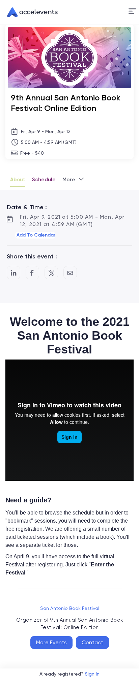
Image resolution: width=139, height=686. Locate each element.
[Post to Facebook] (32, 272)
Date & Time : (27, 207)
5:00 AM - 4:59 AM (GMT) (49, 142)
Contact (92, 642)
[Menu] (132, 11)
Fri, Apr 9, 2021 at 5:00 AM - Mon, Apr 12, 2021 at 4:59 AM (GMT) (72, 220)
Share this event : (32, 256)
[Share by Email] (70, 272)
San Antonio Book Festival (69, 608)
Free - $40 (32, 153)
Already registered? (69, 674)
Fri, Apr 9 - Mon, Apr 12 (46, 131)
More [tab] (68, 180)
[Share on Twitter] (51, 272)
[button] (132, 12)
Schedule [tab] (44, 180)
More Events (51, 642)
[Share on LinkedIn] (13, 272)
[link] (30, 12)
